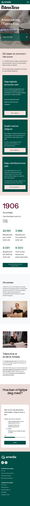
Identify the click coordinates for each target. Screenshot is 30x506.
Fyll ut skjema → (15, 150)
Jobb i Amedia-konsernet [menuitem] (7, 473)
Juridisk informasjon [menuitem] (7, 482)
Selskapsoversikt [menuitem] (5, 494)
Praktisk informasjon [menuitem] (7, 468)
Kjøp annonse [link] (7, 37)
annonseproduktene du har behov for (12, 369)
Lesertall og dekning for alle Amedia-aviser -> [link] (15, 265)
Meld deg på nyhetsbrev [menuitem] (7, 478)
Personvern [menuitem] (4, 484)
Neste (15, 442)
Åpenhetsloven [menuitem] (5, 487)
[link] (6, 2)
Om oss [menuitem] (3, 470)
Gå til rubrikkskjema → (15, 187)
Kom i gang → (15, 113)
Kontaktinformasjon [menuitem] (6, 475)
